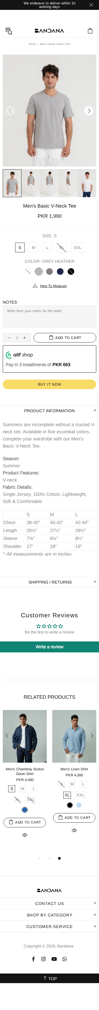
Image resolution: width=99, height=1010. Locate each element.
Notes (10, 302)
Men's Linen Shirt (74, 769)
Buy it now (49, 384)
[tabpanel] (25, 780)
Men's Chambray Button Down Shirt (25, 771)
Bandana (49, 31)
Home (32, 44)
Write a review (50, 646)
